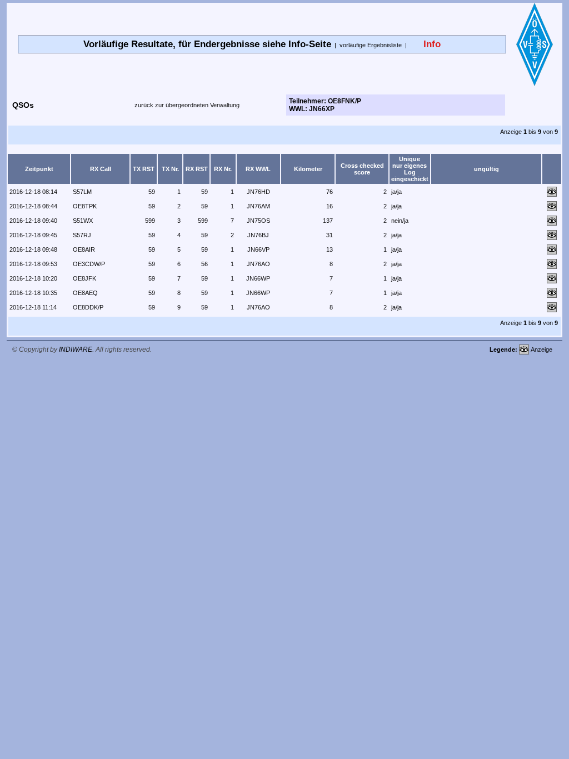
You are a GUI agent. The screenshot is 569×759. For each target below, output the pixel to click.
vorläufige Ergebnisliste (371, 45)
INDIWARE (75, 349)
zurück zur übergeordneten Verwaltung (186, 105)
